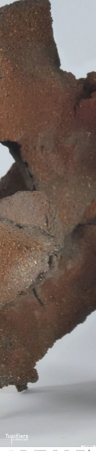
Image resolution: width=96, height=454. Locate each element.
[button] (89, 450)
